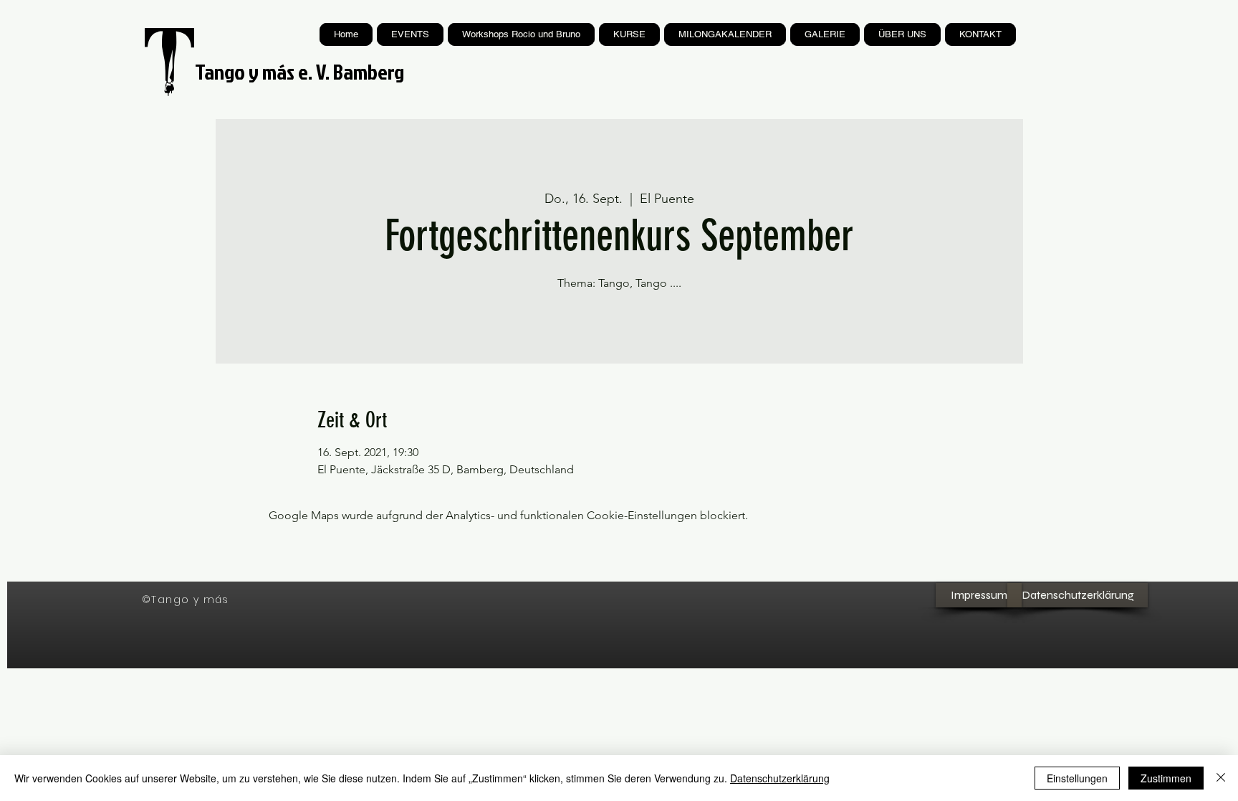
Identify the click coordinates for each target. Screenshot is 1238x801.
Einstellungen (1077, 778)
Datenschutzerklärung (780, 778)
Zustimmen (1166, 778)
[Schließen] (1220, 778)
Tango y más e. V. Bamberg (299, 72)
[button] (629, 34)
